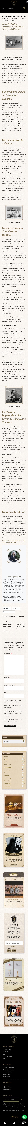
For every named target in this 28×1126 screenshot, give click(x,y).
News (13, 772)
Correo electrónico (10, 685)
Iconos (13, 16)
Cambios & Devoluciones (8, 1069)
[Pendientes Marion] (9, 973)
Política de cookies (7, 1074)
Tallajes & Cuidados (7, 1056)
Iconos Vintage (13, 764)
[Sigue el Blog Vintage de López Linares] (17, 1117)
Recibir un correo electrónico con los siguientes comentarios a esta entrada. (13, 713)
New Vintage (13, 770)
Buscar (14, 1123)
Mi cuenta (4, 1123)
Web (5, 693)
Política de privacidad (7, 1072)
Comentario (8, 653)
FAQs (4, 1058)
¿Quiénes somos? (7, 1049)
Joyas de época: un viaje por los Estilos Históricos (20, 625)
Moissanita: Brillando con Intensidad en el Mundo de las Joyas (8, 626)
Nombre (7, 677)
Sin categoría (13, 780)
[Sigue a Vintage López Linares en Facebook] (11, 1117)
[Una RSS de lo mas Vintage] (8, 950)
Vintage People (14, 783)
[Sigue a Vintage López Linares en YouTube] (15, 1117)
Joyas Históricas (13, 767)
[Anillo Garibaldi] (9, 965)
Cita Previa (5, 1051)
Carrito (22, 1121)
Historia (14, 759)
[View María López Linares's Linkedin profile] (15, 572)
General (13, 756)
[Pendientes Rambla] (18, 973)
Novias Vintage (13, 778)
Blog (9, 16)
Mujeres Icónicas (21, 16)
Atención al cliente (7, 1089)
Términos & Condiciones (8, 1067)
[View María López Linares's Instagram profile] (12, 572)
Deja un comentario (11, 542)
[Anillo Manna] (18, 965)
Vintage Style (14, 786)
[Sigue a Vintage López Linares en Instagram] (13, 1117)
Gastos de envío (6, 1076)
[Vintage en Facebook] (10, 950)
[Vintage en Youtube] (15, 950)
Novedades (13, 775)
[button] (24, 1117)
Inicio (5, 16)
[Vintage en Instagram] (13, 950)
